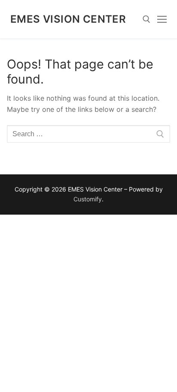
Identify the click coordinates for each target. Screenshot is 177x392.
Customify (87, 199)
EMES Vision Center (68, 19)
